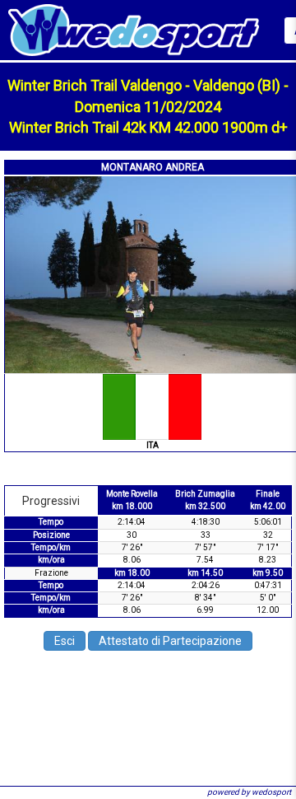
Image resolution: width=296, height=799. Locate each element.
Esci (64, 640)
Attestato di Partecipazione (170, 640)
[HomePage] (133, 28)
